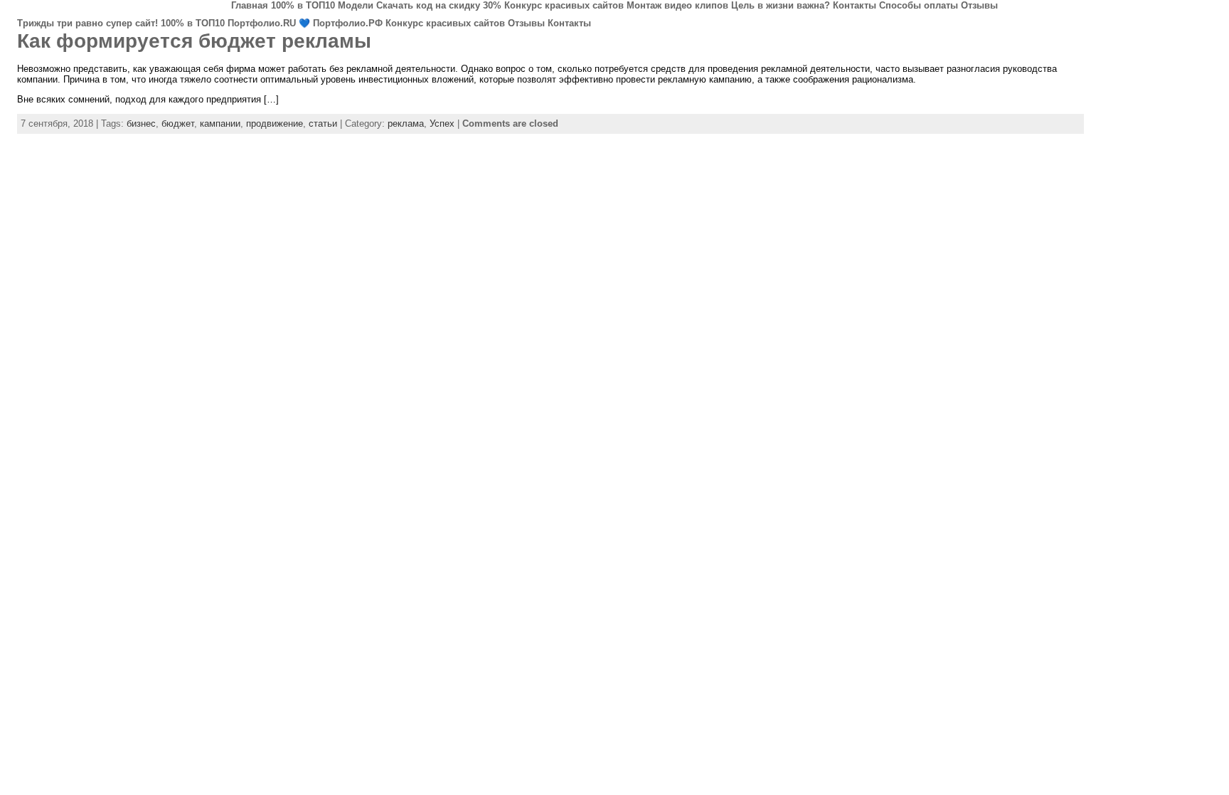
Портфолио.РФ (348, 23)
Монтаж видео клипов (677, 5)
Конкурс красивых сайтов (564, 5)
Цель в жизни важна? (780, 5)
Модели (355, 5)
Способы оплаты (918, 5)
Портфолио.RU (262, 23)
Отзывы (979, 5)
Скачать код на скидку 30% (438, 5)
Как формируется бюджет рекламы (194, 41)
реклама (406, 123)
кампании (220, 123)
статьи (323, 123)
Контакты (854, 5)
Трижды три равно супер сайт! (87, 23)
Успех (442, 123)
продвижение (274, 123)
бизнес (141, 123)
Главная (249, 5)
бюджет (177, 123)
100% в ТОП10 (303, 5)
